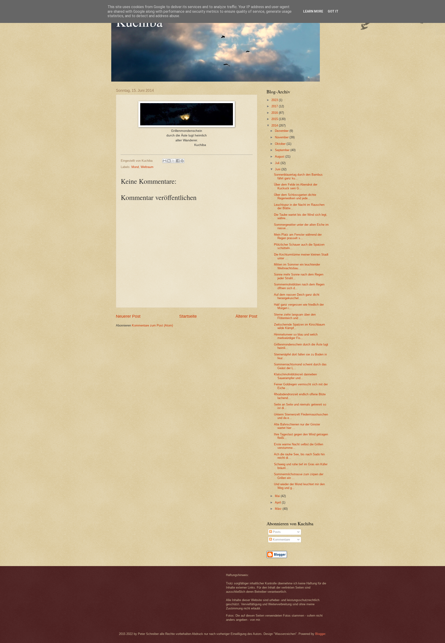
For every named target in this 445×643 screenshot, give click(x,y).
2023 (275, 100)
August (280, 156)
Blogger (320, 634)
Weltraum (147, 167)
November (282, 137)
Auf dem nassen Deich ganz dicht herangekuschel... (296, 296)
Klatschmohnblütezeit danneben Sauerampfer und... (295, 376)
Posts (276, 532)
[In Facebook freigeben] (177, 160)
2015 (275, 119)
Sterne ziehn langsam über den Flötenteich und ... (295, 316)
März (279, 508)
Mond (135, 167)
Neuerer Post (128, 316)
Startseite (188, 316)
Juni (278, 169)
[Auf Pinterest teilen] (182, 160)
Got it (333, 11)
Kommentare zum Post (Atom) (152, 325)
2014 (275, 125)
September (282, 150)
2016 (275, 112)
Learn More (313, 11)
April (278, 502)
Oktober (280, 144)
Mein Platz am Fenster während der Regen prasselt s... (298, 236)
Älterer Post (246, 316)
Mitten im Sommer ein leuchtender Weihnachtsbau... (297, 266)
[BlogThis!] (169, 160)
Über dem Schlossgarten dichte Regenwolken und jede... (295, 196)
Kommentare (281, 539)
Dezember (282, 131)
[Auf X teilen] (173, 160)
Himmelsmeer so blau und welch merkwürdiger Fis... (296, 336)
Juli (277, 163)
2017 (275, 106)
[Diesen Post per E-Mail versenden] (164, 160)
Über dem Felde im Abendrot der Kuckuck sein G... (295, 186)
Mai (278, 496)
